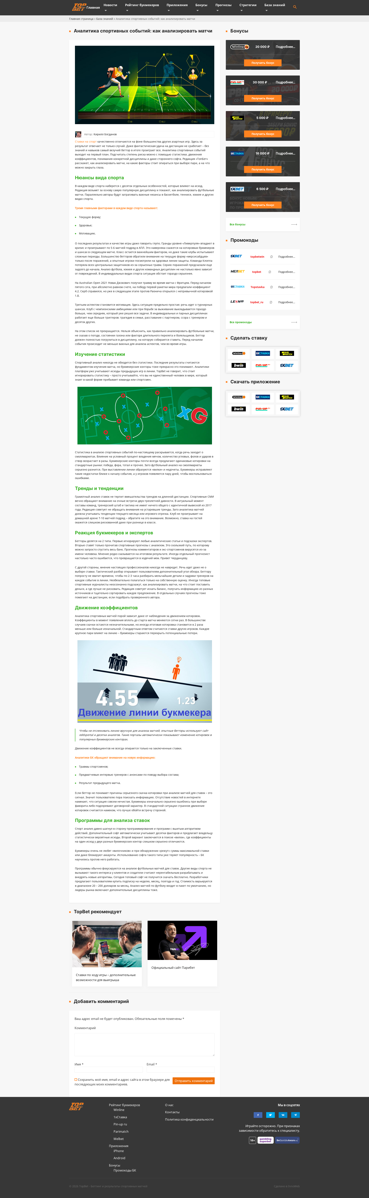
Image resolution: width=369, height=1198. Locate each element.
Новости (110, 5)
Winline (119, 1110)
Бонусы (201, 5)
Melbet (119, 1139)
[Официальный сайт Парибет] (182, 959)
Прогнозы (223, 5)
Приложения (177, 5)
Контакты (172, 1112)
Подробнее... (285, 47)
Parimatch (121, 1131)
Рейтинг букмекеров (142, 5)
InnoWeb (294, 1186)
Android (119, 1158)
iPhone (119, 1151)
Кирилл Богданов (105, 134)
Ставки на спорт (86, 141)
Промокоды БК (125, 1170)
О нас (169, 1105)
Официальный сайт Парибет (173, 968)
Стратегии (248, 5)
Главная (93, 7)
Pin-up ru (120, 1124)
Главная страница (81, 19)
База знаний (274, 5)
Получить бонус (263, 63)
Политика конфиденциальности (189, 1119)
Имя (79, 1064)
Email (152, 1064)
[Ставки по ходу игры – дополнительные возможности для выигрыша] (107, 966)
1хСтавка (120, 1117)
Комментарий (85, 1028)
